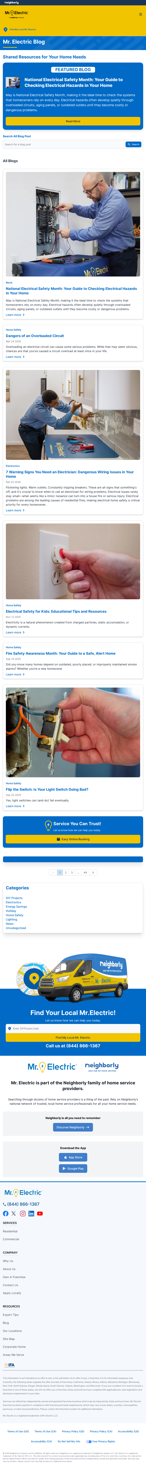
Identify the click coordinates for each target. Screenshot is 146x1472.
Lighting (11, 919)
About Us (9, 1269)
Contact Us (10, 1285)
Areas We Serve (13, 1355)
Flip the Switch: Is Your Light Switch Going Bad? (47, 789)
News (10, 923)
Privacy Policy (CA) (101, 1431)
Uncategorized (16, 928)
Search (135, 144)
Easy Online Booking (76, 839)
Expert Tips (11, 1315)
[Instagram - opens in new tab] (23, 1213)
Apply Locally (12, 1293)
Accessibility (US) (128, 1431)
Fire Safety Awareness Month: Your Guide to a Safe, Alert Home (61, 653)
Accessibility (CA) (41, 1441)
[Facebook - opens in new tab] (6, 1213)
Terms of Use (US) (18, 1431)
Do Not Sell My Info (69, 1441)
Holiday (11, 911)
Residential (10, 1231)
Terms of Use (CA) (45, 1431)
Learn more (13, 314)
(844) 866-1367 (83, 1045)
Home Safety (13, 329)
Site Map (9, 1339)
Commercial (11, 1239)
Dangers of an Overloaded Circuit (35, 336)
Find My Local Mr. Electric (73, 1037)
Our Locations (12, 1331)
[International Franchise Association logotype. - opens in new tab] (9, 1365)
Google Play (75, 1168)
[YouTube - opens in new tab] (40, 1213)
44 (85, 872)
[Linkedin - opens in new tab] (31, 1213)
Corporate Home (14, 1346)
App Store (75, 1157)
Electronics (13, 465)
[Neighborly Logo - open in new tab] (11, 2)
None (9, 282)
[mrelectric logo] (73, 1193)
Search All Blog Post (17, 136)
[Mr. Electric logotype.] (52, 1067)
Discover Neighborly (70, 1127)
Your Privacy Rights (103, 1441)
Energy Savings (16, 906)
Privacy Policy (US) (73, 1431)
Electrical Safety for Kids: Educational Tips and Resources (56, 611)
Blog (6, 1323)
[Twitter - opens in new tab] (14, 1213)
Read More (73, 121)
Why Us (8, 1261)
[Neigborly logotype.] (103, 1067)
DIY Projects (14, 898)
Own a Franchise (14, 1277)
